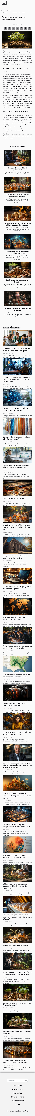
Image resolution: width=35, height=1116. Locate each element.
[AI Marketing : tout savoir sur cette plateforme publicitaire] (17, 241)
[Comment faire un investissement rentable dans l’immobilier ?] (17, 185)
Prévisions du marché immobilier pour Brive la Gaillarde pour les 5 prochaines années (17, 796)
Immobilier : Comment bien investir (15, 945)
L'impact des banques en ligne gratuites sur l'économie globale (17, 587)
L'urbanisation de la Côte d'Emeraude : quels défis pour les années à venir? (16, 675)
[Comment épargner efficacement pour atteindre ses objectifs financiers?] (17, 1050)
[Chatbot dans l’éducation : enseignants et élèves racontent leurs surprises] (17, 338)
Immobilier (17, 1093)
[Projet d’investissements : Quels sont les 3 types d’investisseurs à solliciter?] (17, 635)
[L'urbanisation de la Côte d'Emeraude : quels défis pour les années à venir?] (17, 664)
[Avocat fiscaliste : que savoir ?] (17, 488)
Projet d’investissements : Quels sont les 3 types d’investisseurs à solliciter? (17, 647)
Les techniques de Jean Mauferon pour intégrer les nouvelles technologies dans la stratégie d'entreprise (17, 765)
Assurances (17, 1085)
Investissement (17, 1097)
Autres (9, 11)
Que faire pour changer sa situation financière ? (17, 281)
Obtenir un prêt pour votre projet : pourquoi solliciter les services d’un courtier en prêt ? (15, 886)
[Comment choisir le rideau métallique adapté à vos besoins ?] (17, 426)
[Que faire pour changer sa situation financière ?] (17, 270)
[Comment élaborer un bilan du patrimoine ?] (17, 158)
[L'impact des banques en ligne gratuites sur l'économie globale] (17, 576)
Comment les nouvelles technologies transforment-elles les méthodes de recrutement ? (16, 379)
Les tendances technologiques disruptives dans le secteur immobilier (16, 825)
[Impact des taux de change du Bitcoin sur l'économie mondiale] (17, 606)
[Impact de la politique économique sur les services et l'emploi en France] (17, 844)
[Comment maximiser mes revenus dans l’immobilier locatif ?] (17, 992)
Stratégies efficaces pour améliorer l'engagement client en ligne (15, 409)
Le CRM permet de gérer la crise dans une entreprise (17, 309)
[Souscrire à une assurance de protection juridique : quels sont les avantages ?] (17, 213)
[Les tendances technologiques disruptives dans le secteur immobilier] (17, 814)
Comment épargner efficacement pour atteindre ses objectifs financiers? (16, 1061)
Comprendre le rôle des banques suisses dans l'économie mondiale (17, 557)
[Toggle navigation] (4, 3)
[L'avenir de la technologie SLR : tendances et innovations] (17, 693)
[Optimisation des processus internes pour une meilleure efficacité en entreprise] (17, 455)
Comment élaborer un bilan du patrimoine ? (17, 169)
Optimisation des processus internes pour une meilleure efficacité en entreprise (16, 467)
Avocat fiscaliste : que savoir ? (13, 498)
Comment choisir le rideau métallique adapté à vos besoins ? (16, 438)
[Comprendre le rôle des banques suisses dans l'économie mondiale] (17, 545)
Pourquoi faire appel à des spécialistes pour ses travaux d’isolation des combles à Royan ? (17, 917)
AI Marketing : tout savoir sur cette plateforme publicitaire (17, 252)
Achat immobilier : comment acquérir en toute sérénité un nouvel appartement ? (17, 973)
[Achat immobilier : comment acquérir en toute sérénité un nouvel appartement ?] (17, 961)
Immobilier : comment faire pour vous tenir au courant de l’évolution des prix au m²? (16, 527)
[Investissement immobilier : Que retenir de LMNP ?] (17, 1021)
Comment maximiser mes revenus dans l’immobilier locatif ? (17, 1004)
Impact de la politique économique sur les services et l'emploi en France (16, 856)
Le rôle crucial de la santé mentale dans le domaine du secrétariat (17, 733)
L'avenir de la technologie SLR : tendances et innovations (14, 704)
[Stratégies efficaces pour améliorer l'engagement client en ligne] (17, 397)
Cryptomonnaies (17, 1100)
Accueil (3, 11)
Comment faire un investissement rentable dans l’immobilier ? (17, 196)
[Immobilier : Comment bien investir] (17, 935)
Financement (17, 1089)
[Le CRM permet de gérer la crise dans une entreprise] (17, 298)
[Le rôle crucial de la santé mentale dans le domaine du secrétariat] (17, 721)
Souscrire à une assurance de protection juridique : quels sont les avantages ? (17, 224)
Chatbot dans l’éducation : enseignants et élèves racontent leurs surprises (17, 349)
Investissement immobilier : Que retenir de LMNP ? (17, 1032)
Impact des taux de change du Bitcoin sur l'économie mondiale (16, 618)
